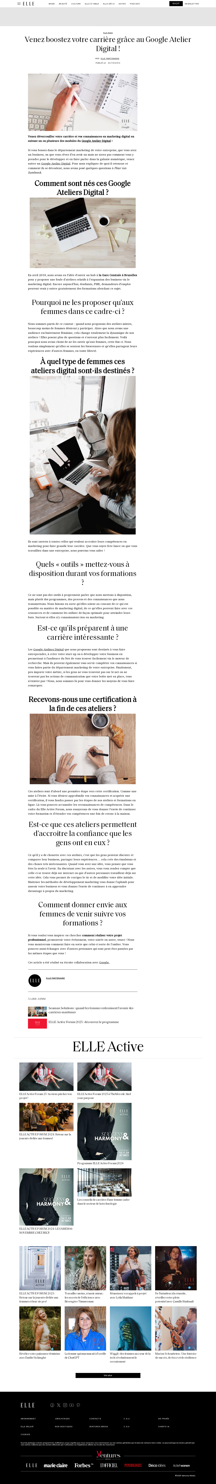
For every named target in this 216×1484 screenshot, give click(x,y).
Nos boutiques (64, 1426)
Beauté (63, 3)
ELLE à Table (92, 3)
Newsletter (192, 3)
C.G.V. (127, 1426)
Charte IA (164, 1426)
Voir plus (108, 1375)
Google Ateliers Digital (48, 649)
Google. (104, 962)
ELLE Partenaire (110, 58)
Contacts (95, 1418)
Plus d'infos (120, 1444)
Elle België (27, 1426)
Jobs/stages (62, 1418)
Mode (52, 3)
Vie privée (163, 1418)
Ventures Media (98, 1426)
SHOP (176, 3)
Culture (76, 3)
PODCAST (135, 3)
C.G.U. (127, 1418)
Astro (122, 3)
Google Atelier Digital (96, 141)
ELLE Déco (109, 3)
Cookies (25, 1434)
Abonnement (28, 1418)
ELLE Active (107, 1048)
